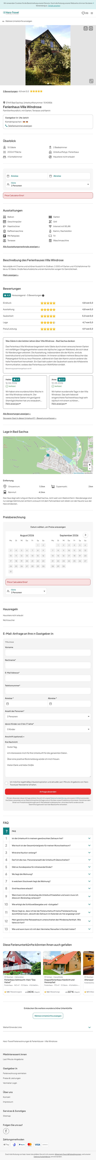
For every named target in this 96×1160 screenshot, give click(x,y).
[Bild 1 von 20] (48, 55)
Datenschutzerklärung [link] (58, 798)
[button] (86, 28)
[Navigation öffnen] (92, 13)
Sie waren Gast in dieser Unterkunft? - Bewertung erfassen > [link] (29, 418)
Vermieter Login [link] (10, 1083)
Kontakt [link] (6, 1097)
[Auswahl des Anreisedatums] (26, 703)
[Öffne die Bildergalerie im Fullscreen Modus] (91, 81)
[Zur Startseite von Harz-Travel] (11, 13)
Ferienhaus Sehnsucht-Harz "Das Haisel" (20, 981)
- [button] (89, 468)
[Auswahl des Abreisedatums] (69, 703)
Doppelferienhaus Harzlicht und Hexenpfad (59, 981)
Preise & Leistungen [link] (12, 1078)
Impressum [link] (8, 1102)
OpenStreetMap (78, 473)
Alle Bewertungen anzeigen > (17, 413)
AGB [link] (77, 798)
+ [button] (89, 464)
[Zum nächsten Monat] (85, 535)
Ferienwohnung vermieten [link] (14, 1073)
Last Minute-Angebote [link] (13, 1059)
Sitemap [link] (7, 1116)
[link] (6, 1130)
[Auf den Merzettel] (91, 28)
